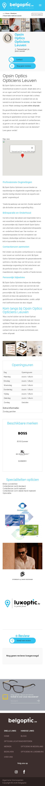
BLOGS (24, 736)
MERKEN (7, 746)
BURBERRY (22, 461)
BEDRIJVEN (9, 752)
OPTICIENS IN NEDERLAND (32, 746)
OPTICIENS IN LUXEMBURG (32, 752)
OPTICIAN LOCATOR (12, 741)
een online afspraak (31, 106)
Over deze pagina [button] (37, 14)
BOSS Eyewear (22, 441)
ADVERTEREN (26, 741)
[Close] (32, 148)
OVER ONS (8, 757)
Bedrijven (14, 13)
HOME (6, 736)
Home (7, 13)
